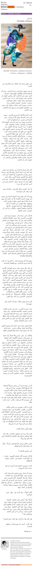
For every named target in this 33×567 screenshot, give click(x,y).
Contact (4, 565)
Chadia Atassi (14, 13)
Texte (3, 13)
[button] (28, 531)
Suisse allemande (8, 7)
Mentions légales (14, 565)
